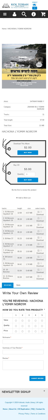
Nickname (6, 337)
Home (4, 29)
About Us (12, 409)
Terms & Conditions (38, 414)
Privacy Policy (24, 414)
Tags (18, 285)
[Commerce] (15, 6)
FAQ (33, 409)
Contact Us (40, 409)
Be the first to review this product (24, 190)
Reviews (7, 285)
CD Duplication (24, 409)
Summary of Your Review (12, 348)
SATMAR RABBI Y (37, 101)
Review (5, 358)
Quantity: (20, 174)
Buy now (28, 152)
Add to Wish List (24, 198)
